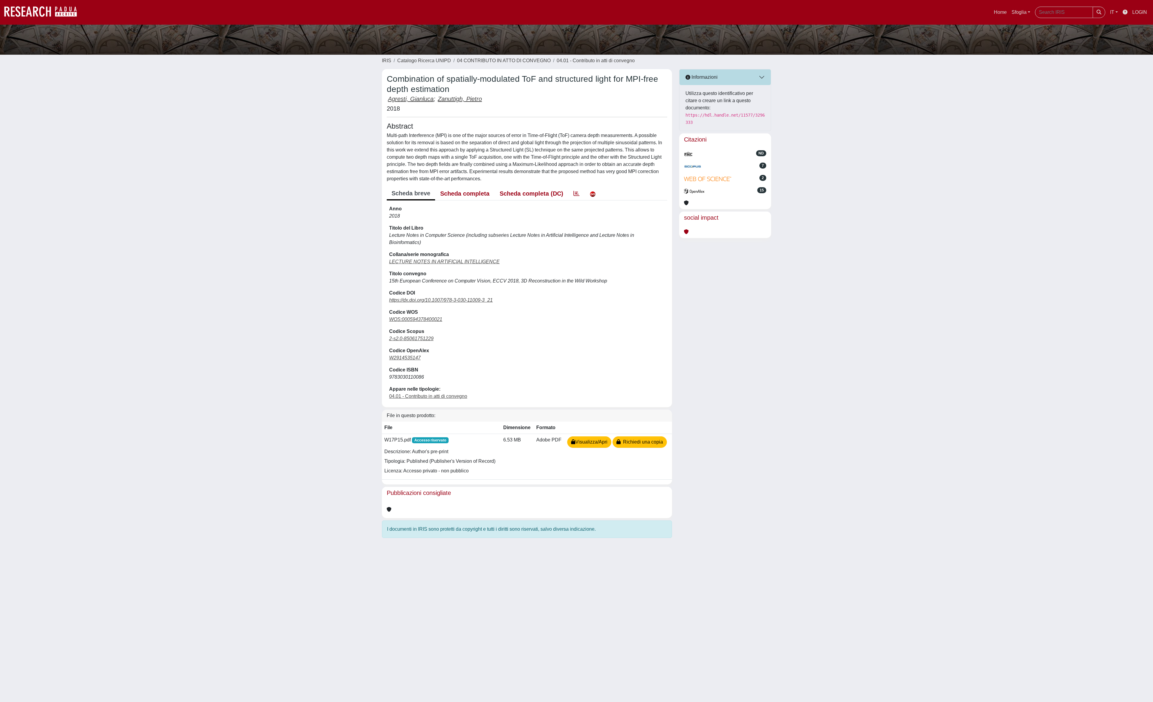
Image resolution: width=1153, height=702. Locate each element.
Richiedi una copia (642, 441)
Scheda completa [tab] (464, 193)
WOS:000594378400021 (415, 319)
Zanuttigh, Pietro (460, 99)
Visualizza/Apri (591, 441)
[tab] (576, 193)
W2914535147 (405, 357)
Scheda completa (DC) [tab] (531, 193)
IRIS (386, 60)
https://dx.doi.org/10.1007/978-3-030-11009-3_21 (441, 300)
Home (1000, 12)
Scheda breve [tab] (411, 193)
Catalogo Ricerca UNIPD (424, 60)
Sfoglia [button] (1019, 12)
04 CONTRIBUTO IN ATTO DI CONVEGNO (504, 60)
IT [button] (1112, 12)
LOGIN (1139, 12)
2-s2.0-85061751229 (411, 338)
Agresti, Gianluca (411, 99)
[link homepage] (43, 12)
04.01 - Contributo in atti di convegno (596, 60)
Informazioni (704, 77)
